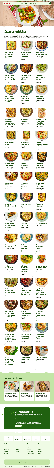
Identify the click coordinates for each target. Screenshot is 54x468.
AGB (38, 466)
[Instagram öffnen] (1, 0)
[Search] (50, 3)
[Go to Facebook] (23, 462)
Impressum (25, 466)
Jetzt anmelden (18, 425)
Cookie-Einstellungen (47, 466)
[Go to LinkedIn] (25, 462)
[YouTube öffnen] (8, 0)
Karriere (34, 3)
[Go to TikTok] (21, 462)
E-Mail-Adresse (17, 418)
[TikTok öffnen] (2, 0)
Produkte (21, 3)
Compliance (41, 466)
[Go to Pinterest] (28, 462)
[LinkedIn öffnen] (5, 0)
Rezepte (26, 3)
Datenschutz (29, 466)
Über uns (30, 3)
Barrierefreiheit (34, 466)
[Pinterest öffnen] (6, 0)
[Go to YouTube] (30, 462)
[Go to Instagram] (19, 462)
